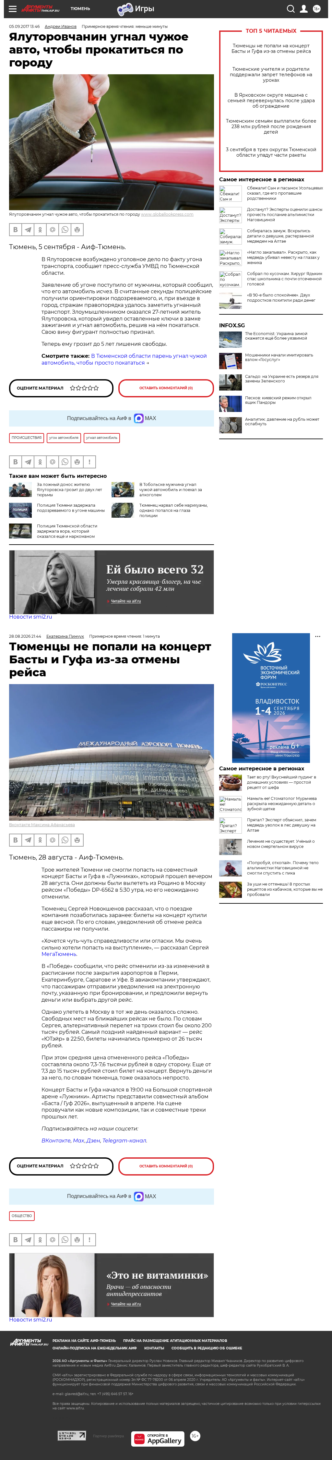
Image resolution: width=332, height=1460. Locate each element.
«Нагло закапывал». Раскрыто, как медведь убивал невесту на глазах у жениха (283, 257)
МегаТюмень (59, 954)
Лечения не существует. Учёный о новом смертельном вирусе (281, 844)
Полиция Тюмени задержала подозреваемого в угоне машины (71, 508)
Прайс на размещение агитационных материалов (175, 1341)
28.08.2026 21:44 (25, 636)
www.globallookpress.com (167, 214)
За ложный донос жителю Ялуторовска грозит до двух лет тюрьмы (69, 489)
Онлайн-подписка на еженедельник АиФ (95, 1348)
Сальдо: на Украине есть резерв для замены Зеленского (281, 378)
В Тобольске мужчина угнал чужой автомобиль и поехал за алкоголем (170, 489)
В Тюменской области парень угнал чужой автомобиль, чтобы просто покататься (124, 359)
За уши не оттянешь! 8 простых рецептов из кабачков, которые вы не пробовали (285, 889)
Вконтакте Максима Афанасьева (42, 824)
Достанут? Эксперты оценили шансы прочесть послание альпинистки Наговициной (284, 214)
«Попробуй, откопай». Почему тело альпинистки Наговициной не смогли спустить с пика (283, 867)
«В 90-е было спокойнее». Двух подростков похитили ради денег (281, 298)
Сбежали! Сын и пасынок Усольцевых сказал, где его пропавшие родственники (285, 193)
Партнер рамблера (108, 1436)
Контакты (154, 1348)
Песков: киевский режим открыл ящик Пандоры (278, 400)
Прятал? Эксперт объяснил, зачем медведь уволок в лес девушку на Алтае (281, 825)
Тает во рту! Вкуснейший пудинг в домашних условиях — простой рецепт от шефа (281, 782)
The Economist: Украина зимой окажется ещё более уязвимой (276, 336)
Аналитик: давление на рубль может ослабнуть (282, 421)
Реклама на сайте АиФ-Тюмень (84, 1341)
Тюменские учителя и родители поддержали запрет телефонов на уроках (271, 74)
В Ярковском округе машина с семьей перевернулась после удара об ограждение (271, 100)
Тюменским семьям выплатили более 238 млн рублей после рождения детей (271, 126)
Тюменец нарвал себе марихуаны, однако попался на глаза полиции (173, 510)
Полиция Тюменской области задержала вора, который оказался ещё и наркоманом (67, 531)
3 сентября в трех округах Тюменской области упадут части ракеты (271, 152)
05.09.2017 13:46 (24, 26)
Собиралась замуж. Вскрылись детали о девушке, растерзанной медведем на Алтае (280, 236)
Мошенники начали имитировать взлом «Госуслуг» (279, 357)
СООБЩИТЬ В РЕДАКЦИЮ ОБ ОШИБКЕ (207, 1348)
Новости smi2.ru (30, 617)
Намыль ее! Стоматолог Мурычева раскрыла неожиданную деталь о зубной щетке (282, 803)
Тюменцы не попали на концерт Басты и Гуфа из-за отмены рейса (271, 48)
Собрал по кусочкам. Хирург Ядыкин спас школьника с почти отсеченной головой (284, 278)
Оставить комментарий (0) (166, 388)
